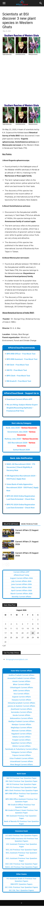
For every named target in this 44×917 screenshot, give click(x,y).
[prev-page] (3, 564)
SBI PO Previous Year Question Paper (21, 778)
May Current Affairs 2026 (21, 587)
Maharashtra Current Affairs (21, 718)
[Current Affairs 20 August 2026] (8, 556)
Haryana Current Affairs (21, 700)
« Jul (4, 645)
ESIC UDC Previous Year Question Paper (21, 864)
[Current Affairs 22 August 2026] (8, 533)
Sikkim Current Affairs (21, 746)
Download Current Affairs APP (19, 399)
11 (11, 628)
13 (22, 628)
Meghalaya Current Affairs (21, 727)
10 (5, 628)
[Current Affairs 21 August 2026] (8, 544)
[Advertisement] (22, 81)
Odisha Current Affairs (21, 737)
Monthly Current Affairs (21, 596)
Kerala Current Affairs (21, 715)
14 (28, 628)
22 (33, 633)
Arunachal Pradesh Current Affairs (21, 678)
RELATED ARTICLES (11, 524)
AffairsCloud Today (21, 575)
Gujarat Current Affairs (21, 697)
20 (22, 633)
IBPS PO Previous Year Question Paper (21, 787)
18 (11, 633)
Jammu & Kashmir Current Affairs (21, 706)
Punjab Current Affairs (21, 740)
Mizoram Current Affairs (21, 730)
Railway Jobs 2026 (21, 439)
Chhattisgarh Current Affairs (21, 687)
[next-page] (7, 564)
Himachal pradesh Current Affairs (21, 703)
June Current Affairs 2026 (21, 584)
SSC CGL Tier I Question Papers (21, 890)
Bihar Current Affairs (21, 684)
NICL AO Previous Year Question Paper (21, 850)
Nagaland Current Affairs (21, 734)
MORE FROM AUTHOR (29, 524)
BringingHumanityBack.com (17, 659)
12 (17, 628)
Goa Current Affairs (21, 693)
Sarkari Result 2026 (21, 450)
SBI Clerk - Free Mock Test (17, 365)
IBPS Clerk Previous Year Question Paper (21, 790)
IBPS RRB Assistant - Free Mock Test (21, 359)
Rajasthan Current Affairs (21, 743)
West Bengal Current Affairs (21, 764)
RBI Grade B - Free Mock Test (18, 381)
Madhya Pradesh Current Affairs (21, 721)
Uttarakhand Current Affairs (21, 761)
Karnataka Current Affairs (21, 712)
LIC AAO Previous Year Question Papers (21, 835)
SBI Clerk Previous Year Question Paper (21, 781)
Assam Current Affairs (21, 681)
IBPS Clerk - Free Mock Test (18, 376)
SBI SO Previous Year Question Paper (21, 784)
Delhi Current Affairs (21, 690)
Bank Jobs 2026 (21, 428)
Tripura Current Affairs (21, 755)
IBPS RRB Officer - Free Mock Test (20, 354)
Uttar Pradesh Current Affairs (21, 758)
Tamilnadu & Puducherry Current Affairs (21, 749)
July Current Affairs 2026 (21, 581)
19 (17, 633)
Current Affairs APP (21, 572)
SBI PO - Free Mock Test (16, 370)
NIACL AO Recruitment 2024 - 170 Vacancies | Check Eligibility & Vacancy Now (20, 467)
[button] (4, 3)
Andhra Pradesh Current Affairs (21, 675)
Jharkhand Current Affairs (21, 709)
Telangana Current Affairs (21, 752)
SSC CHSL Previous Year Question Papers (21, 887)
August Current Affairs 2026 (21, 578)
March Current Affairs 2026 (21, 593)
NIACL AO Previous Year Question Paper (21, 867)
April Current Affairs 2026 (21, 590)
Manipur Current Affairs (21, 724)
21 (28, 633)
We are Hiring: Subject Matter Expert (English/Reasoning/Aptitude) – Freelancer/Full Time (22, 408)
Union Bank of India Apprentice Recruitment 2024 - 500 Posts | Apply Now (22, 487)
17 (5, 633)
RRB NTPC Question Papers (21, 884)
